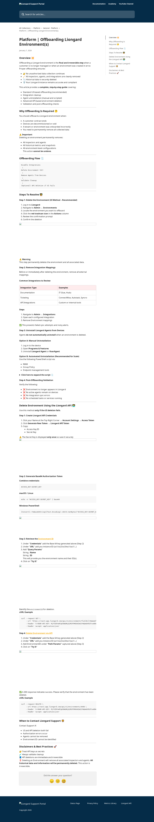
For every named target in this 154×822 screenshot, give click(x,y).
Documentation (99, 4)
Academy (112, 4)
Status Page (75, 803)
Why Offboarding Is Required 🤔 (117, 42)
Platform (36, 28)
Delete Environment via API (39, 633)
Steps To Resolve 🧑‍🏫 (117, 52)
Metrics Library (110, 803)
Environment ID (46, 538)
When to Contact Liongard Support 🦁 (119, 64)
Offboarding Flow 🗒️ (117, 48)
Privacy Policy (92, 803)
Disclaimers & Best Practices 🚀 (116, 71)
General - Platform (50, 28)
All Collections (25, 28)
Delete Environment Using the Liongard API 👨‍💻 (119, 58)
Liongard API (126, 803)
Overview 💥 (114, 37)
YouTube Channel (126, 4)
